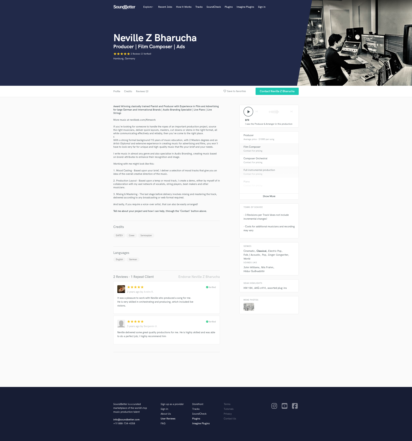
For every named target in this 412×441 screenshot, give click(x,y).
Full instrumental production (259, 170)
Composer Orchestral (255, 158)
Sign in (262, 7)
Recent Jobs (165, 7)
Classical (261, 251)
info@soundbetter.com (126, 419)
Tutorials (229, 409)
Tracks (199, 7)
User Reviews (168, 418)
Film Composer (252, 147)
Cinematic (249, 251)
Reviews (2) (142, 91)
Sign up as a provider (172, 404)
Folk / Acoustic (251, 254)
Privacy (228, 413)
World (246, 258)
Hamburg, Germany (124, 58)
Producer (248, 135)
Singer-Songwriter (278, 254)
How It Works (184, 7)
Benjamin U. (150, 326)
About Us (166, 413)
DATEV (119, 235)
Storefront (197, 404)
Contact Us (230, 418)
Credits (128, 91)
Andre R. (149, 291)
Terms (227, 404)
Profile (116, 91)
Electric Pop (274, 251)
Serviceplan (146, 235)
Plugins (229, 7)
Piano (246, 181)
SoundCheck (213, 7)
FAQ (163, 423)
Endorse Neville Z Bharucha (199, 277)
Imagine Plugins (245, 7)
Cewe (131, 235)
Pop (264, 254)
